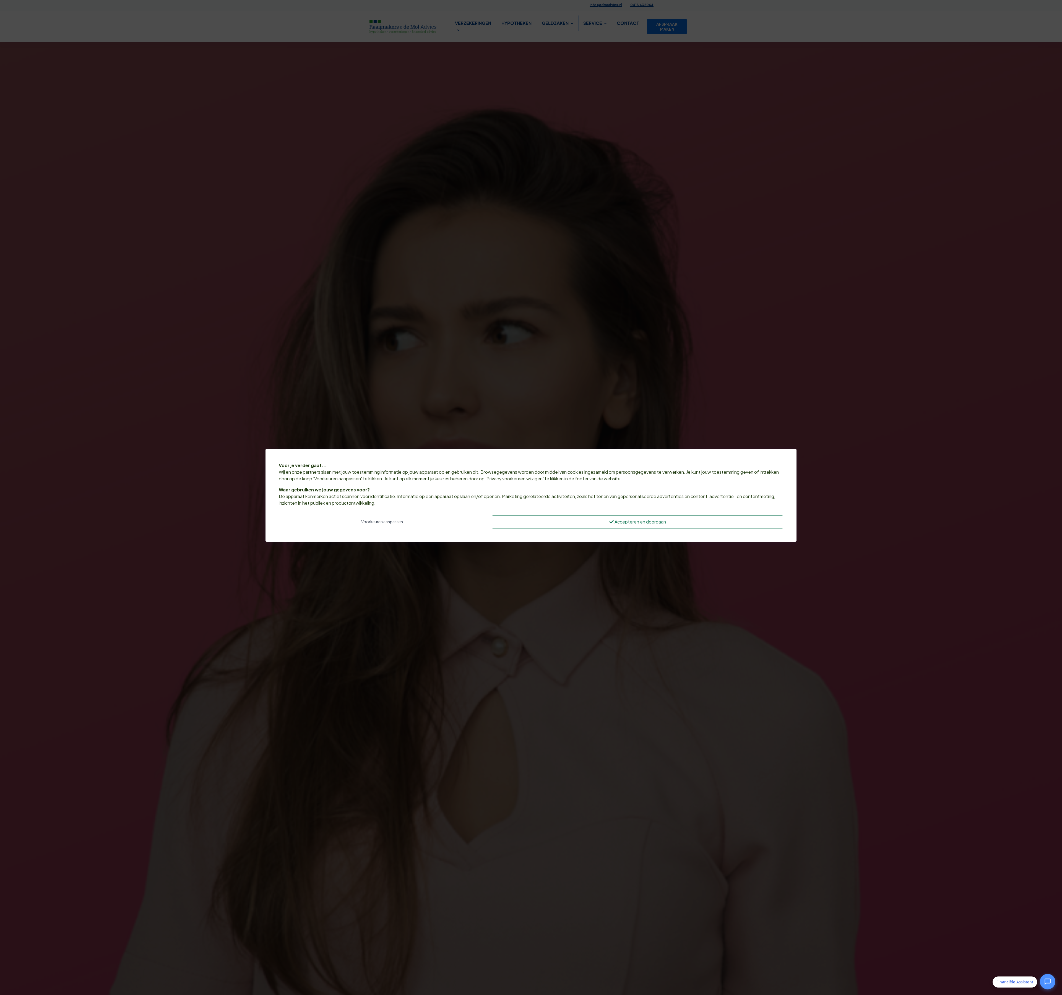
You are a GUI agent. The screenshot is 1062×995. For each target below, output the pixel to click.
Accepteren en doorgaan (640, 522)
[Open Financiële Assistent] (1047, 981)
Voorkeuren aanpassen (382, 521)
